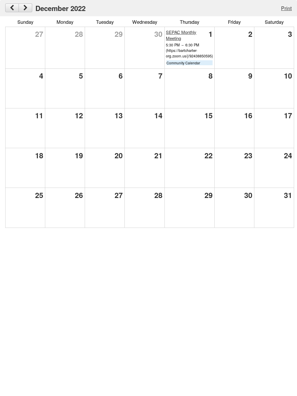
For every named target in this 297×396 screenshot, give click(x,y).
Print (286, 8)
